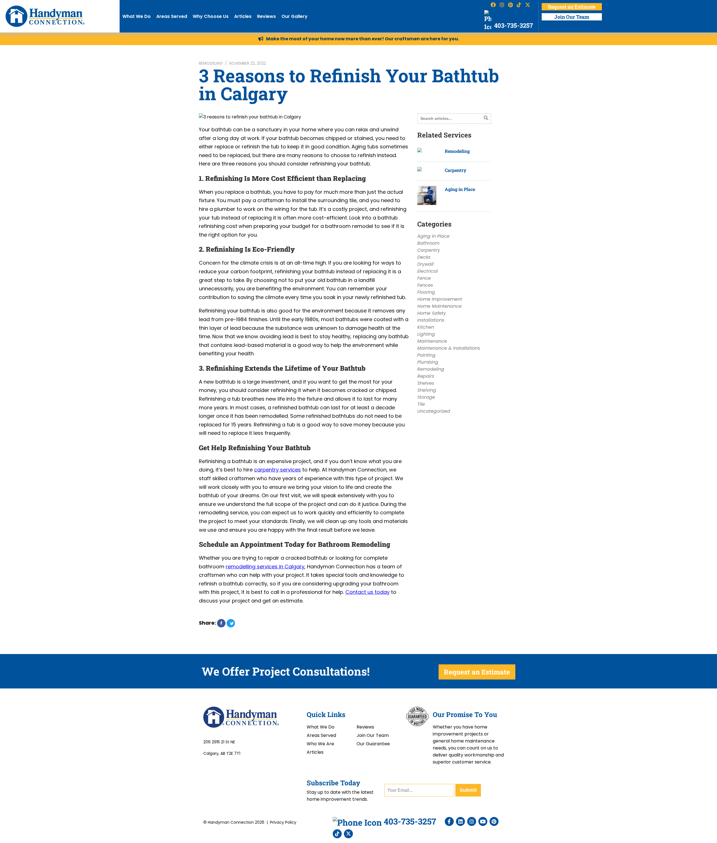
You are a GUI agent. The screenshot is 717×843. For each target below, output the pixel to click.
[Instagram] (471, 821)
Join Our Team (571, 16)
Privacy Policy (283, 822)
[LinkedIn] (460, 821)
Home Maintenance (439, 306)
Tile (421, 404)
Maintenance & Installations (448, 348)
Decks (423, 257)
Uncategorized (433, 411)
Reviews (266, 16)
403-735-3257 (513, 25)
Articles (243, 16)
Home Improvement (439, 299)
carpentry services (277, 469)
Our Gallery (294, 16)
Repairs (425, 376)
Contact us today (367, 592)
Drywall (425, 264)
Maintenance (432, 341)
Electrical (427, 271)
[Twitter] (348, 833)
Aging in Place (460, 189)
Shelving (426, 390)
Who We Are (320, 744)
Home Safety (431, 313)
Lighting (426, 334)
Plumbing (427, 362)
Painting (426, 355)
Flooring (426, 292)
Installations (430, 320)
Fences (425, 285)
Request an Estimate (571, 6)
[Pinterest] (494, 821)
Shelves (425, 383)
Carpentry (455, 170)
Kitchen (425, 327)
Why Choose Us (211, 16)
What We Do (136, 16)
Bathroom (428, 243)
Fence (424, 278)
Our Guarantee (373, 744)
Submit (468, 790)
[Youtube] (482, 821)
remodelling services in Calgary (265, 566)
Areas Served (171, 16)
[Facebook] (449, 821)
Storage (426, 397)
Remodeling (211, 63)
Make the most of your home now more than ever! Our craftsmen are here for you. (362, 39)
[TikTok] (337, 833)
